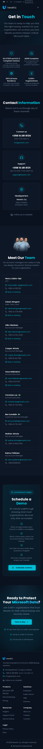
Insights (6, 711)
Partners (26, 701)
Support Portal (8, 715)
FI (7, 2)
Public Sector (28, 694)
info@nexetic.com (21, 143)
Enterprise (27, 691)
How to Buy (20, 622)
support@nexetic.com (22, 175)
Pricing (5, 701)
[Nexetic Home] (9, 7)
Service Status (8, 719)
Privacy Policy (8, 729)
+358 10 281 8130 (12, 673)
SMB (25, 698)
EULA (4, 732)
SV (11, 2)
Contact (26, 719)
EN (4, 2)
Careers (26, 715)
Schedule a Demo (24, 567)
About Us (27, 711)
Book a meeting (14, 292)
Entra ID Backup (9, 697)
